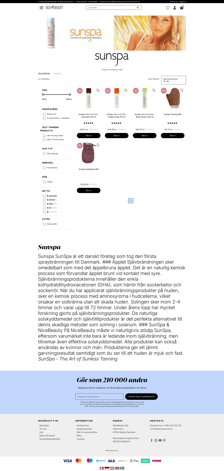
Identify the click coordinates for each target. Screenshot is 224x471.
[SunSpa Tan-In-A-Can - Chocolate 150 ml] (88, 98)
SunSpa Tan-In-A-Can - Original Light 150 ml (117, 115)
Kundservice (174, 1)
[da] (102, 468)
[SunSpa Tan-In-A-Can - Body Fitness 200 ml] (144, 98)
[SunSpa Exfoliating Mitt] (88, 152)
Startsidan (44, 425)
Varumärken (44, 73)
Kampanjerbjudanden (49, 439)
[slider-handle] (43, 94)
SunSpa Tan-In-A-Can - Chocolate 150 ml (89, 115)
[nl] (112, 468)
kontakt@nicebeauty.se (161, 428)
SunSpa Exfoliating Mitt (89, 169)
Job (41, 432)
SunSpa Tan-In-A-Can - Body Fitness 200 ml (145, 115)
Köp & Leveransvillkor (87, 432)
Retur (79, 435)
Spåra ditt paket (47, 435)
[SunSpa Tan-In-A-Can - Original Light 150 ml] (116, 98)
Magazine (182, 1)
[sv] (122, 468)
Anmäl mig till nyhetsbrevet (141, 396)
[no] (117, 468)
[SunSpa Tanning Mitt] (172, 98)
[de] (107, 468)
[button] (173, 80)
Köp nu (89, 135)
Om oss (43, 428)
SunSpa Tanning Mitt (173, 114)
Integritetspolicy (84, 428)
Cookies (81, 439)
